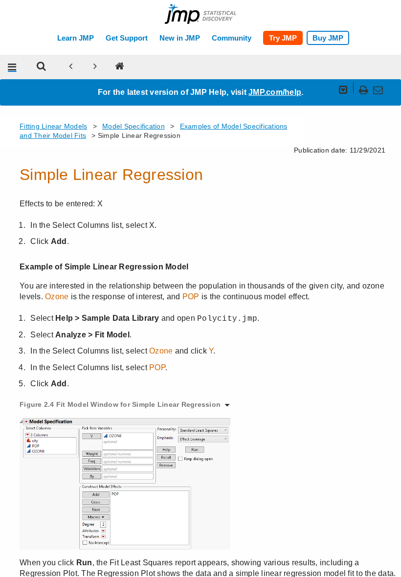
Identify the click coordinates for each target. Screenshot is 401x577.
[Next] (95, 67)
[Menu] (12, 67)
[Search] (41, 67)
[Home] (120, 67)
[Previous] (71, 67)
